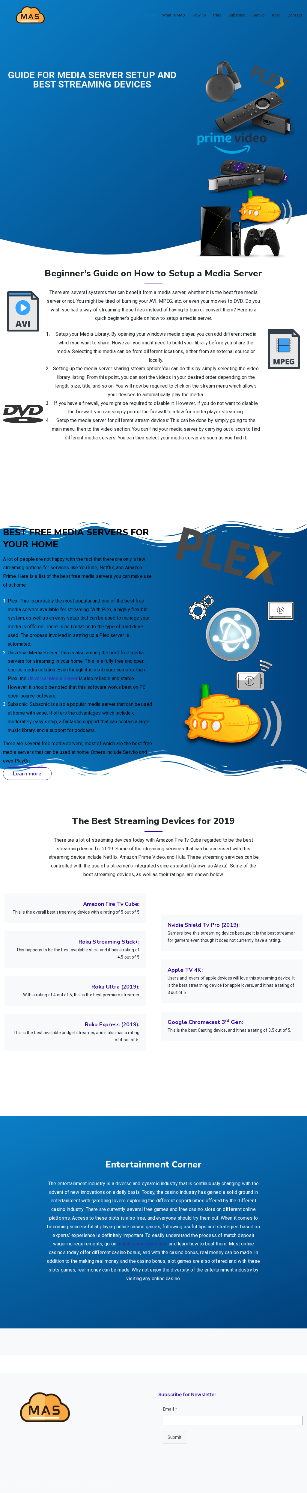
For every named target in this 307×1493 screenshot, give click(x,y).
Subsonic (236, 15)
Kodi (276, 15)
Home (149, 15)
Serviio (258, 15)
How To (199, 15)
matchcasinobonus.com (143, 1244)
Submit (174, 1437)
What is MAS (173, 15)
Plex (217, 15)
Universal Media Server (53, 678)
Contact (295, 15)
